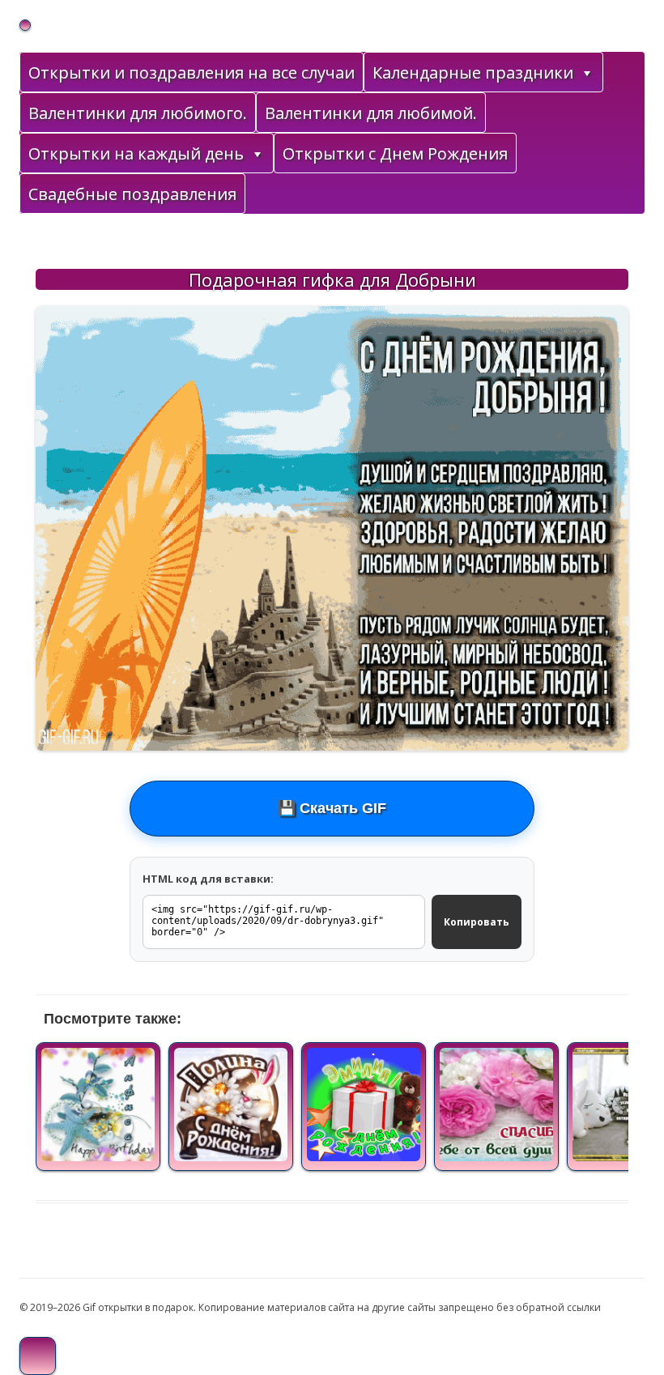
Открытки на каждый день (136, 153)
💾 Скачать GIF (332, 808)
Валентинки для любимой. (371, 113)
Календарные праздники (472, 72)
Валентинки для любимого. (137, 113)
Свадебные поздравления (132, 194)
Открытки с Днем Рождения (395, 153)
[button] (586, 73)
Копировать (476, 922)
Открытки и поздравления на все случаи (191, 72)
